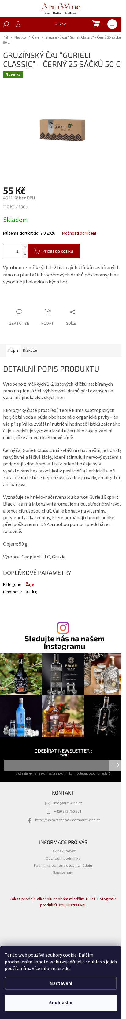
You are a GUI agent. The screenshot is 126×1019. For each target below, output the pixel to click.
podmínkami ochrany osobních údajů (84, 773)
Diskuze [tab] (30, 350)
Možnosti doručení (79, 233)
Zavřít (35, 300)
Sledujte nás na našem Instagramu (64, 642)
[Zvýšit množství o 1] (25, 247)
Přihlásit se (115, 765)
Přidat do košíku (58, 251)
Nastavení (61, 983)
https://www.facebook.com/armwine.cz (67, 820)
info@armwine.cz (67, 803)
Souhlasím (60, 1002)
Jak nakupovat (63, 851)
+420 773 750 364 (67, 811)
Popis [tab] (13, 350)
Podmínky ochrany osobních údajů (63, 865)
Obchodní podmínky (63, 858)
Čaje (29, 585)
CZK (57, 24)
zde (65, 968)
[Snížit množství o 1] (25, 254)
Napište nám (63, 872)
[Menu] (112, 24)
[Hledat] (6, 24)
